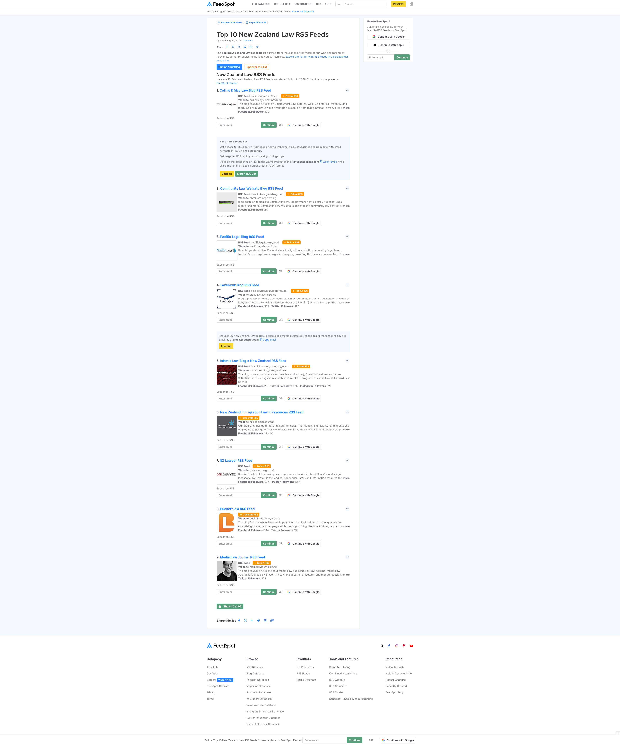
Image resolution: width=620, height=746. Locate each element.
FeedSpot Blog (395, 692)
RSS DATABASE (261, 3)
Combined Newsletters (343, 673)
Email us (227, 173)
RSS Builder (336, 692)
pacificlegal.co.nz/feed (265, 242)
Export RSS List (257, 22)
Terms (210, 698)
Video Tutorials (395, 667)
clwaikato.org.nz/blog (263, 198)
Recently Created (396, 686)
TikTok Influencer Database (263, 724)
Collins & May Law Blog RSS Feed (245, 90)
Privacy (211, 692)
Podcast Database (257, 679)
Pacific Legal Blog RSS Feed (242, 237)
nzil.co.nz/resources (262, 421)
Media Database (306, 679)
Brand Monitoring (339, 667)
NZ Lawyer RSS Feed (236, 461)
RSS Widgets (337, 679)
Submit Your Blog (229, 67)
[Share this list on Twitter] (233, 47)
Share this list (226, 620)
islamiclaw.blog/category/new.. (269, 366)
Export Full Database (303, 11)
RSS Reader (323, 3)
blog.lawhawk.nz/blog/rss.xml (269, 290)
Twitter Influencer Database (263, 717)
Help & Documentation (399, 673)
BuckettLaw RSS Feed (237, 509)
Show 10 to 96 (232, 606)
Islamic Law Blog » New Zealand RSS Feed (253, 361)
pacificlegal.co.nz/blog (263, 246)
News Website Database (261, 705)
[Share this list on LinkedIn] (239, 47)
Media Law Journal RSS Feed (242, 557)
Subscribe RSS (225, 118)
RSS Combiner (303, 3)
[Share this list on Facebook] (227, 47)
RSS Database (255, 667)
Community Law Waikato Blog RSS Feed (251, 188)
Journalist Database (258, 692)
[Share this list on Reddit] (245, 47)
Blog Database (255, 673)
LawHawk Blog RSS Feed (239, 285)
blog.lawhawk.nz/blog (263, 294)
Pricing (398, 4)
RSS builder (282, 3)
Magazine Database (258, 686)
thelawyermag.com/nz (263, 470)
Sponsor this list (257, 67)
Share (220, 47)
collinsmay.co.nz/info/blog (266, 100)
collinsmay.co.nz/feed (264, 96)
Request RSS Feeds (231, 22)
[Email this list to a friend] (251, 47)
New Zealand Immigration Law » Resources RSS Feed (262, 412)
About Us (212, 667)
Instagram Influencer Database (265, 711)
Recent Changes (396, 679)
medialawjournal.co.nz (263, 566)
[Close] (618, 733)
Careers (219, 679)
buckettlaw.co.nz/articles (265, 518)
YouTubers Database (259, 698)
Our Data (212, 673)
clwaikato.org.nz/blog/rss (266, 194)
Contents (248, 40)
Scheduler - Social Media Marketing (351, 698)
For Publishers (305, 667)
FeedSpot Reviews (218, 686)
